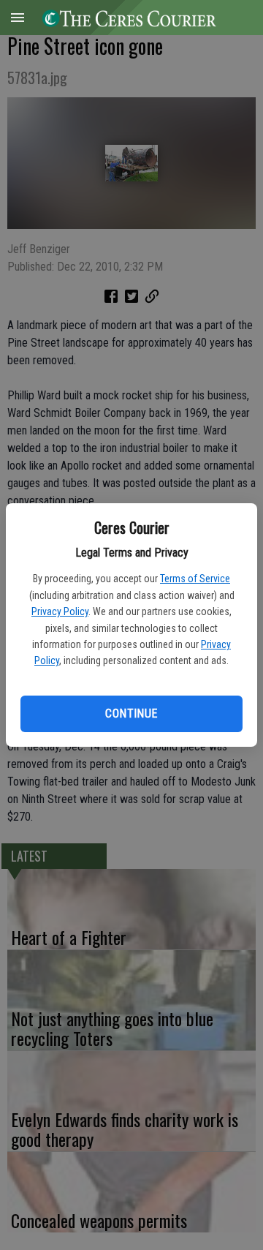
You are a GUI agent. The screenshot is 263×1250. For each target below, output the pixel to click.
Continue (131, 713)
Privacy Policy (59, 611)
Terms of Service (195, 578)
